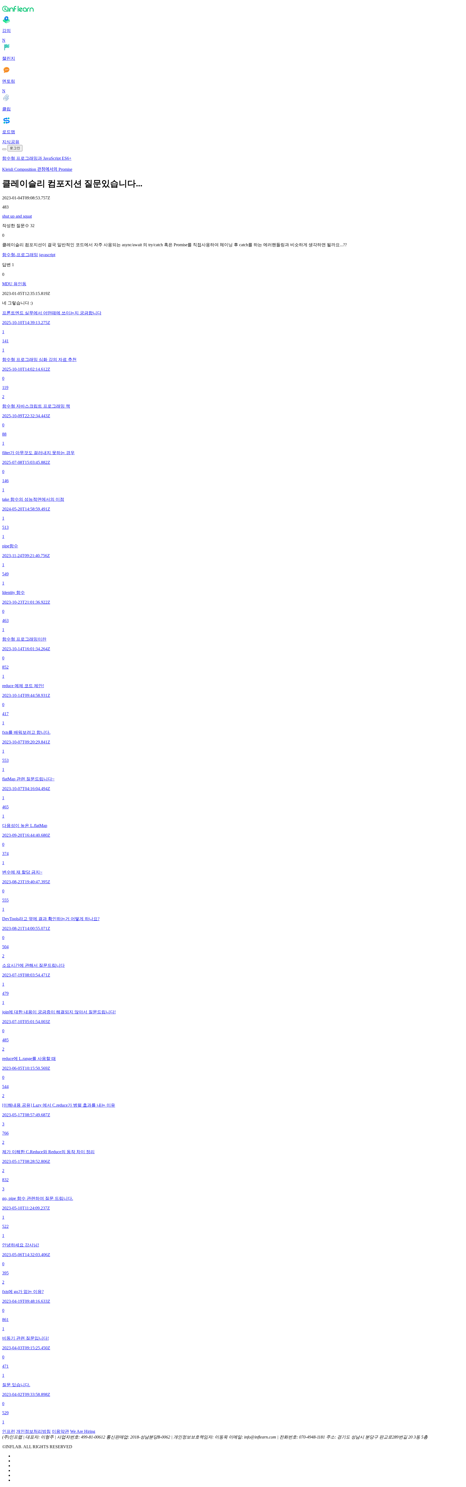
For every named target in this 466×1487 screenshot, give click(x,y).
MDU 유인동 (14, 284)
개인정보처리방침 (33, 1431)
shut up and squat (17, 216)
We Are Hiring (82, 1431)
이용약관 (60, 1431)
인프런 (8, 1431)
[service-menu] (4, 149)
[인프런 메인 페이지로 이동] (233, 8)
